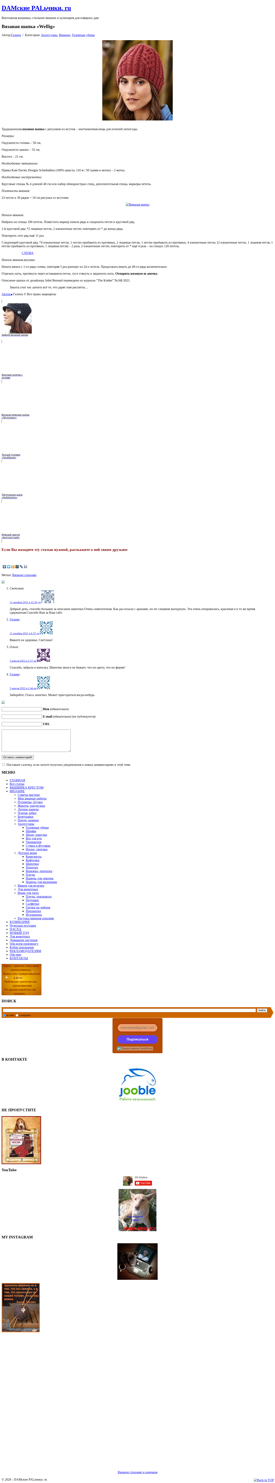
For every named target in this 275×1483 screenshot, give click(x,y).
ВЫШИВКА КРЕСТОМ (26, 787)
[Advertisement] (122, 1396)
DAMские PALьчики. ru (36, 8)
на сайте (10, 1015)
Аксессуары (49, 35)
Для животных (28, 889)
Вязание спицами (24, 575)
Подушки (32, 900)
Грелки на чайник (38, 907)
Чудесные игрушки (23, 925)
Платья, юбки (27, 813)
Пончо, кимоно (28, 820)
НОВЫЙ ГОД (19, 933)
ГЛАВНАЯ (17, 780)
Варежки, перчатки (39, 871)
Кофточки (32, 860)
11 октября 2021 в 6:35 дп (24, 633)
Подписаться (137, 1039)
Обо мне (15, 954)
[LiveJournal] (21, 566)
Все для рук (34, 838)
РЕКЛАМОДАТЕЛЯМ (25, 951)
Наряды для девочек (40, 878)
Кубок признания (22, 947)
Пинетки (32, 867)
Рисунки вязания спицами (36, 918)
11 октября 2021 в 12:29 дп (25, 602)
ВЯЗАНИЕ (17, 791)
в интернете (25, 1015)
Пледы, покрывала (39, 896)
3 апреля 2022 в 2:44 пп (23, 688)
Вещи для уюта (28, 893)
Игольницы (34, 914)
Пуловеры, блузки (30, 802)
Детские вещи (27, 853)
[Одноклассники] (13, 566)
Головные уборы (83, 35)
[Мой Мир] (17, 566)
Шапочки (32, 864)
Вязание (64, 35)
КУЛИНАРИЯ (20, 922)
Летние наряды (28, 809)
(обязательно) (56, 709)
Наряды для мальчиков (41, 882)
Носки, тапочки (37, 849)
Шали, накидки (36, 834)
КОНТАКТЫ (19, 958)
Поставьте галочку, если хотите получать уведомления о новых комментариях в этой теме (68, 764)
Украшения (33, 842)
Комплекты (33, 856)
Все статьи (17, 784)
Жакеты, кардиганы (31, 805)
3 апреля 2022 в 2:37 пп (23, 660)
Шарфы (31, 831)
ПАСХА (15, 929)
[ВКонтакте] (4, 566)
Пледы (30, 874)
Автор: (6, 294)
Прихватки (33, 911)
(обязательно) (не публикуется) (69, 716)
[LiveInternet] (26, 566)
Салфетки (32, 903)
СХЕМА (28, 253)
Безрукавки (25, 816)
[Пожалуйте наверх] (264, 1480)
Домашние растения (23, 940)
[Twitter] (9, 566)
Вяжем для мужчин (31, 885)
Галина (16, 35)
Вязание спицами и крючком (137, 1472)
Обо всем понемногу (24, 943)
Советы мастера (29, 794)
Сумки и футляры (38, 845)
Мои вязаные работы (32, 798)
